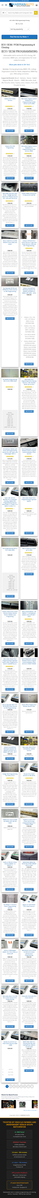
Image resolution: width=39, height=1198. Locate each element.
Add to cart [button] (10, 130)
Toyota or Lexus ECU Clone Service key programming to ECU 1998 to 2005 (29, 822)
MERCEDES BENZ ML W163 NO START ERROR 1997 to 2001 (29, 863)
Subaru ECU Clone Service (10, 99)
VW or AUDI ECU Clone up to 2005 (29, 549)
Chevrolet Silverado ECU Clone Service (29, 997)
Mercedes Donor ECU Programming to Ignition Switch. (29, 499)
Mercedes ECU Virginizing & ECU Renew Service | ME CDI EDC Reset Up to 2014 (29, 382)
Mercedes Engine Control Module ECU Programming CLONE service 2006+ (29, 148)
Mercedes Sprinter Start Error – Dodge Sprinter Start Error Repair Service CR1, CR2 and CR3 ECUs (10, 196)
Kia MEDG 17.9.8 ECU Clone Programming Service (10, 906)
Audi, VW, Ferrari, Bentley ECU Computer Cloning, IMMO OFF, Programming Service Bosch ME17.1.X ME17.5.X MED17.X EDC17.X (10, 502)
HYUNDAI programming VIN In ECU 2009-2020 (10, 380)
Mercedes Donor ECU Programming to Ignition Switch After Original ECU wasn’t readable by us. (10, 661)
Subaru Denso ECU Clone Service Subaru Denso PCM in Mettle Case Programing (10, 614)
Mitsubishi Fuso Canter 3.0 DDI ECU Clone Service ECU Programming (29, 953)
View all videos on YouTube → (30, 1110)
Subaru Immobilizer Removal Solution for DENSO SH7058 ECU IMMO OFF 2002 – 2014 (29, 290)
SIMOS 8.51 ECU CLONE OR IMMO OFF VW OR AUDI (10, 821)
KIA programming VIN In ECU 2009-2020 (10, 549)
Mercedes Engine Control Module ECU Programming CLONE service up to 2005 (29, 101)
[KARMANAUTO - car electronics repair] (21, 5)
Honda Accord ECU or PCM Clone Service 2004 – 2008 (10, 1043)
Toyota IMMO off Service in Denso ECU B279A (29, 194)
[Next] (31, 1086)
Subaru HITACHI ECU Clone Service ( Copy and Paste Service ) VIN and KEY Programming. (29, 243)
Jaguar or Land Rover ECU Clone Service (29, 905)
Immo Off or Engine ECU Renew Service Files (29, 705)
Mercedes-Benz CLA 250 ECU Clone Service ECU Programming (10, 997)
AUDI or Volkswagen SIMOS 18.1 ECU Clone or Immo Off (10, 952)
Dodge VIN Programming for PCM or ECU (10, 774)
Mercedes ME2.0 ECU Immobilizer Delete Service (29, 748)
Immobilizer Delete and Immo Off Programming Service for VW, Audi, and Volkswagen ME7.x (10, 451)
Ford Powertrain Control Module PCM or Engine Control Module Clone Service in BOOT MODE (29, 661)
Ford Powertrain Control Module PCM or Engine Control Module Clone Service (29, 451)
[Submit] (36, 13)
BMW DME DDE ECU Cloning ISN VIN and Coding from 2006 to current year (29, 1044)
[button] (2, 5)
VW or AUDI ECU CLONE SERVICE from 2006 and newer (10, 242)
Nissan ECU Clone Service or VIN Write (29, 774)
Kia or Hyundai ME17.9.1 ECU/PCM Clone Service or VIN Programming (10, 706)
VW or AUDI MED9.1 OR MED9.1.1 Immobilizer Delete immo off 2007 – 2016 (29, 614)
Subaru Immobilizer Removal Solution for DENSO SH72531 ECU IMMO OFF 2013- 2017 (10, 749)
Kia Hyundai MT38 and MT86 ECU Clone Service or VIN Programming (10, 289)
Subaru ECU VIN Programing (10, 147)
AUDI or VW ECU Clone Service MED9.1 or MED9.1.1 (10, 863)
